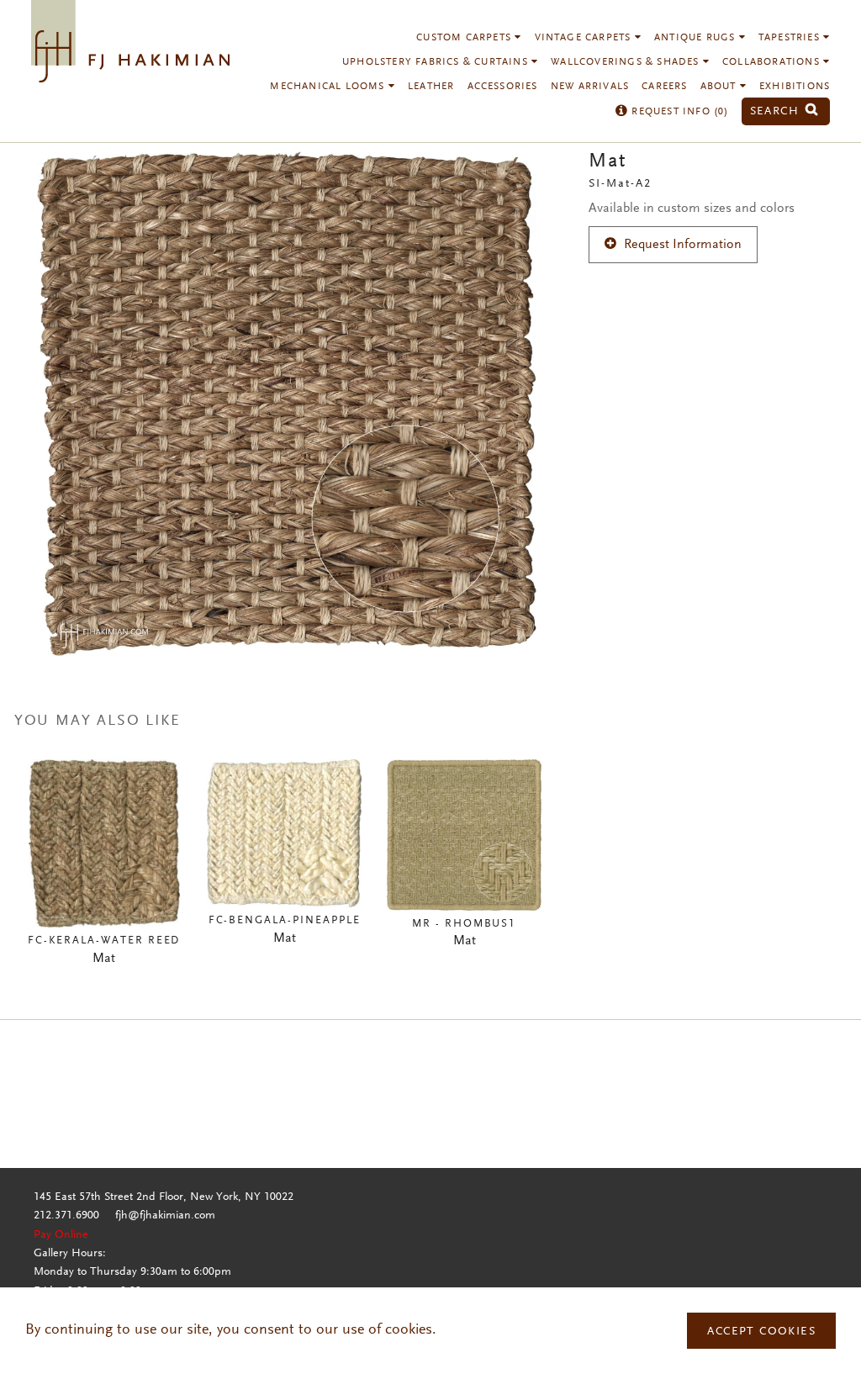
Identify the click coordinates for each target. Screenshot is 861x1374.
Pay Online (61, 1235)
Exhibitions (794, 87)
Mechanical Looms (329, 87)
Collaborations (772, 62)
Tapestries (790, 38)
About (720, 87)
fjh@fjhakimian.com (165, 1216)
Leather (431, 87)
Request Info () (678, 112)
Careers (664, 87)
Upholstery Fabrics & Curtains (436, 62)
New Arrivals (590, 87)
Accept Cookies (761, 1332)
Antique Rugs (696, 38)
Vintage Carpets (585, 38)
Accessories (502, 87)
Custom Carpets (465, 38)
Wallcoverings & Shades (627, 62)
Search (777, 111)
